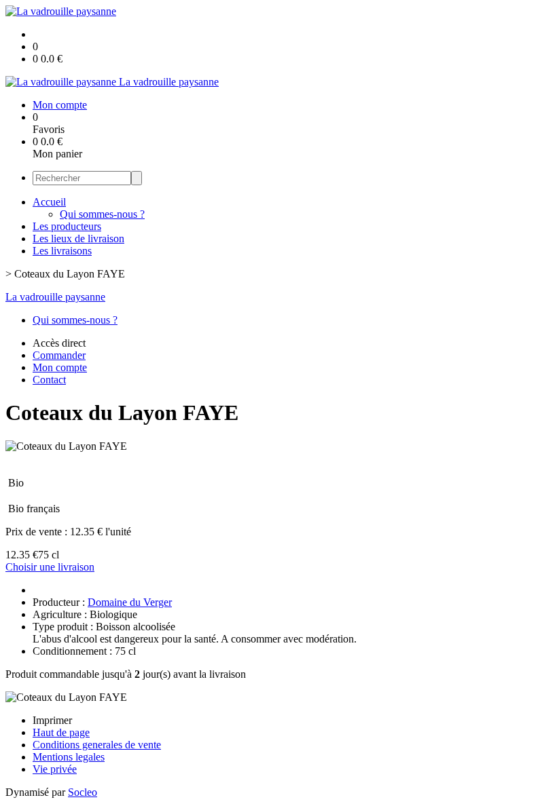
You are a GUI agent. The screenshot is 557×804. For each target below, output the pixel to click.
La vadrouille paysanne (55, 297)
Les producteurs (67, 226)
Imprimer (52, 720)
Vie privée (55, 769)
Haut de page (61, 732)
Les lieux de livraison (78, 238)
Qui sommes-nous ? (102, 214)
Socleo (82, 792)
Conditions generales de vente (97, 744)
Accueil (49, 202)
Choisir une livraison (49, 567)
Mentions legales (69, 757)
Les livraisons (62, 250)
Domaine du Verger (130, 602)
